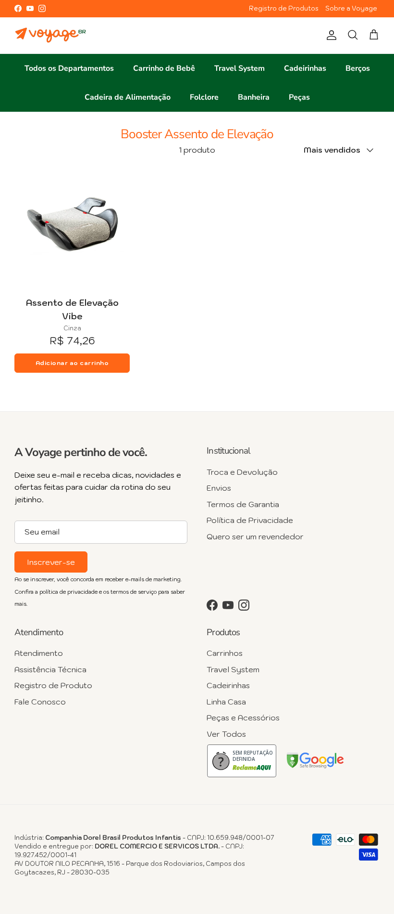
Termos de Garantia (243, 504)
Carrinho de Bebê (164, 68)
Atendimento (38, 653)
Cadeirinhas (305, 68)
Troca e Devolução (242, 472)
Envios (219, 488)
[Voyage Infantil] (50, 35)
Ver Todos (226, 734)
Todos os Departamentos (69, 68)
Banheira (254, 97)
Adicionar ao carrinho (72, 362)
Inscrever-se (51, 562)
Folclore (204, 97)
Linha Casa (226, 701)
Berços (357, 68)
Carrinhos (225, 653)
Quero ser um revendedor (255, 536)
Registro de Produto (53, 685)
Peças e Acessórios (243, 717)
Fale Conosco (40, 701)
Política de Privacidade (250, 520)
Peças (299, 97)
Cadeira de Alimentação (128, 97)
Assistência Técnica (50, 669)
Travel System (239, 68)
